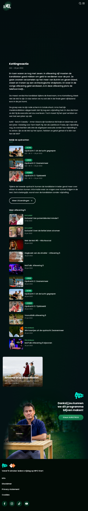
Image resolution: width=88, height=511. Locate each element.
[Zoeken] (80, 4)
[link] (22, 201)
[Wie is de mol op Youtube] (26, 503)
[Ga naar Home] (7, 4)
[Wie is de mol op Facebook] (4, 503)
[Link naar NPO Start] (12, 466)
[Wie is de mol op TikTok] (19, 503)
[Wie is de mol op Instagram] (12, 503)
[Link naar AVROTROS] (4, 466)
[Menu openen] (83, 4)
